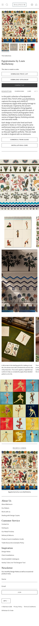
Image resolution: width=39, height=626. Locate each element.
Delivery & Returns (8, 535)
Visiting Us (5, 528)
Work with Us (6, 512)
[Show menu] (3, 4)
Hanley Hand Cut (11, 129)
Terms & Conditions (30, 607)
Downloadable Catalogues (10, 559)
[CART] (36, 4)
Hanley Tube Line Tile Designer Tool (13, 563)
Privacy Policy (18, 607)
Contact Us (19, 85)
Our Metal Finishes (8, 532)
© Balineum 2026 (7, 607)
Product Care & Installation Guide (13, 539)
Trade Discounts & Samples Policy (13, 543)
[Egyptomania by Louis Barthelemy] (19, 470)
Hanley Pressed (25, 129)
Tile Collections (6, 56)
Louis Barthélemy (28, 99)
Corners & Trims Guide (19, 139)
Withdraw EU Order (8, 610)
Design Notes (6, 551)
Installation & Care (19, 145)
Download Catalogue (19, 79)
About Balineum (7, 504)
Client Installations (8, 555)
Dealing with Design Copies (11, 515)
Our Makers (5, 508)
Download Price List (19, 74)
